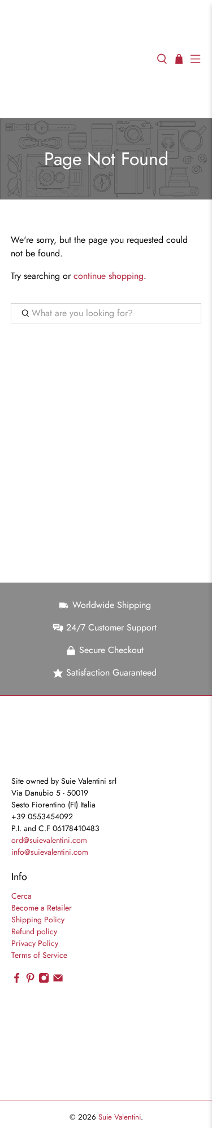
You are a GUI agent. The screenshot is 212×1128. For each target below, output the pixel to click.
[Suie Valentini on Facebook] (16, 980)
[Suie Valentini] (78, 59)
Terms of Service (39, 955)
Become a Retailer (41, 907)
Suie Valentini (119, 1117)
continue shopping (108, 275)
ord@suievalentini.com (49, 840)
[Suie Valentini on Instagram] (43, 980)
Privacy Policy (34, 943)
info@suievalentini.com (49, 852)
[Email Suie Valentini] (58, 980)
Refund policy (34, 931)
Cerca (21, 895)
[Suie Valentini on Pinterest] (30, 980)
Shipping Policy (37, 919)
